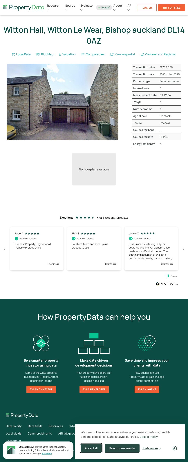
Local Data (23, 54)
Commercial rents (40, 433)
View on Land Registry (160, 54)
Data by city (13, 426)
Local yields (13, 433)
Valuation (69, 54)
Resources (56, 426)
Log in (147, 7)
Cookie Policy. (149, 437)
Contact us (13, 441)
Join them (47, 453)
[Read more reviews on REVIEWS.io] (167, 284)
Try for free (171, 7)
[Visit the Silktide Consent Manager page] (174, 448)
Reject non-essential (122, 448)
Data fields (35, 426)
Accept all (91, 448)
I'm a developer (94, 389)
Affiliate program (69, 433)
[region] (94, 248)
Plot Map (47, 54)
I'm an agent (147, 389)
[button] (4, 248)
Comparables (95, 54)
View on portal (124, 54)
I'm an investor (41, 389)
